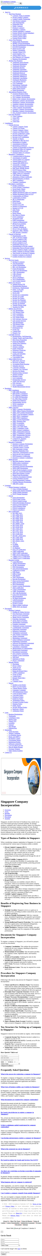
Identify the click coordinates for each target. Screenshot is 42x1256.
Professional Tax (18, 328)
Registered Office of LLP (20, 151)
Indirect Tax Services (15, 308)
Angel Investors (17, 345)
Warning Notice (17, 704)
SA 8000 (15, 544)
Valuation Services (18, 366)
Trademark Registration (20, 64)
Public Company (18, 26)
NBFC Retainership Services (21, 435)
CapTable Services (14, 334)
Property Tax (17, 333)
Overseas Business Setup (20, 93)
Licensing (8, 485)
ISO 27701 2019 (18, 532)
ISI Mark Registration (19, 598)
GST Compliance (18, 314)
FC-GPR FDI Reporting (20, 397)
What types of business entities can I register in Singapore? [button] (20, 1087)
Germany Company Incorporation (23, 109)
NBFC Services (13, 407)
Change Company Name (20, 126)
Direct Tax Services (15, 282)
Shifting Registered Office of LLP (23, 194)
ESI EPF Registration (19, 47)
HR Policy (16, 679)
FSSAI (11, 496)
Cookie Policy (17, 676)
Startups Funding (18, 374)
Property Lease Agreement (21, 655)
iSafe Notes (16, 210)
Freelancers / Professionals (21, 288)
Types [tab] (6, 811)
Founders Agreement (19, 624)
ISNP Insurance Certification (21, 456)
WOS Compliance (18, 404)
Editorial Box (13, 728)
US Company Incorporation (21, 95)
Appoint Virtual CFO (19, 52)
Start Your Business (15, 14)
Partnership (8, 730)
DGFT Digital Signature (20, 494)
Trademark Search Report (20, 62)
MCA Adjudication (18, 199)
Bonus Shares (17, 213)
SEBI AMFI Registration (20, 468)
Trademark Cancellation (20, 78)
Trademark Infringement (20, 71)
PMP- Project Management (21, 555)
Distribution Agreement (20, 641)
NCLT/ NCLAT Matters (20, 229)
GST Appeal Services (19, 321)
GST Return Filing (18, 312)
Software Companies (15, 744)
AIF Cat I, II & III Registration (22, 471)
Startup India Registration (20, 41)
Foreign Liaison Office (20, 36)
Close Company (17, 116)
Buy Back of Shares (19, 215)
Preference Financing (19, 350)
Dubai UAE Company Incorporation (24, 99)
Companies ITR (17, 291)
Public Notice (17, 705)
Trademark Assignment (20, 74)
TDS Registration (18, 322)
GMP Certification (18, 551)
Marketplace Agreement (20, 638)
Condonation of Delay (19, 197)
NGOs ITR (16, 293)
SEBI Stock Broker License (21, 473)
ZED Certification (18, 588)
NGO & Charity (14, 260)
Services (7, 258)
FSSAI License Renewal (20, 504)
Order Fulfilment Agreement (21, 640)
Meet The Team (15, 1221)
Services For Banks (19, 371)
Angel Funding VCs (19, 54)
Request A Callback (7, 1065)
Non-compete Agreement (20, 653)
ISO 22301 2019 (18, 525)
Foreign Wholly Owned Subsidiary (23, 33)
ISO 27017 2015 (18, 530)
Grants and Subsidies (19, 354)
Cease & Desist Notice (19, 693)
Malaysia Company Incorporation (23, 106)
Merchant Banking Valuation (21, 461)
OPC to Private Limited (20, 237)
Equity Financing (18, 348)
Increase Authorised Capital (21, 133)
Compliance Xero (14, 718)
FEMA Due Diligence (19, 400)
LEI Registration (18, 601)
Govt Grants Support (19, 281)
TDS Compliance (18, 326)
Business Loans (17, 376)
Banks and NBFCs (14, 737)
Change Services (14, 125)
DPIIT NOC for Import (20, 607)
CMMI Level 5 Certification (21, 558)
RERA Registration (19, 582)
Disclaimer (16, 664)
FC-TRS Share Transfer (20, 399)
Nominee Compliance (19, 182)
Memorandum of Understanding (22, 648)
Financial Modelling (19, 341)
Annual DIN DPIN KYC (20, 163)
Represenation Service (19, 402)
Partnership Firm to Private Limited (23, 248)
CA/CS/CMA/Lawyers (16, 745)
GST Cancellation (18, 315)
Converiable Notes (18, 357)
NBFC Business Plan (19, 421)
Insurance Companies (15, 442)
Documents (8, 608)
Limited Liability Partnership (21, 19)
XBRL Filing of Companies (21, 173)
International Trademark (20, 85)
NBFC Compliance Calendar (21, 433)
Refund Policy (17, 669)
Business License (14, 560)
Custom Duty (17, 331)
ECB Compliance (18, 217)
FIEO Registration (18, 567)
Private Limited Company (20, 17)
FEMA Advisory (18, 406)
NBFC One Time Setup (20, 426)
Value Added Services (15, 359)
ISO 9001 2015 (17, 513)
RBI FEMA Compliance (20, 393)
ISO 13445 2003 (18, 537)
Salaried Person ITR (19, 284)
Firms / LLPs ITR (18, 289)
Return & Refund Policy (20, 671)
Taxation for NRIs (18, 307)
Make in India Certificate (20, 605)
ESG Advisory (17, 383)
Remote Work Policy (19, 678)
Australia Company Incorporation (23, 104)
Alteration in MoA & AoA (21, 140)
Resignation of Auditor (20, 142)
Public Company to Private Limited (23, 251)
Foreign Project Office (19, 38)
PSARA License (18, 603)
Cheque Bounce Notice (20, 688)
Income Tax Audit (18, 296)
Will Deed (16, 657)
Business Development (20, 59)
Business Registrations (15, 714)
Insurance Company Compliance (23, 458)
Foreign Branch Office (19, 35)
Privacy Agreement (18, 660)
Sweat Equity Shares (19, 189)
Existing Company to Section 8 (22, 255)
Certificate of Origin (19, 570)
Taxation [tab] (7, 818)
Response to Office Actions (21, 645)
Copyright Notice (18, 695)
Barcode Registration (19, 579)
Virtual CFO (12, 721)
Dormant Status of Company (21, 152)
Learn (6, 712)
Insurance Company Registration (23, 444)
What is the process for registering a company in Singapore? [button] (21, 1074)
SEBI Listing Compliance (20, 463)
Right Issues (16, 201)
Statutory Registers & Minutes (22, 171)
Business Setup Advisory (20, 373)
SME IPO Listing (18, 484)
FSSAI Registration (19, 497)
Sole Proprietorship (18, 22)
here (19, 1249)
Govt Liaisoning (18, 378)
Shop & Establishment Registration (23, 45)
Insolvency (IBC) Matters (20, 230)
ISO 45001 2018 (18, 518)
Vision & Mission (26, 1221)
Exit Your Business (14, 114)
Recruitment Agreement (20, 652)
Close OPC (16, 118)
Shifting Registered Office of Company (25, 192)
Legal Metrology (18, 562)
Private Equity (17, 203)
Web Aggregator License (20, 449)
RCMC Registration (19, 565)
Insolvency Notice (18, 709)
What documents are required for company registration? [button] (19, 1099)
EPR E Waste (17, 574)
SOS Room (12, 726)
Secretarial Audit (18, 218)
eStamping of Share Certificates (22, 177)
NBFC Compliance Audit (20, 428)
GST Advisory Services (20, 319)
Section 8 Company (19, 262)
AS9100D (16, 546)
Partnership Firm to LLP (20, 244)
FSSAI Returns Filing (19, 506)
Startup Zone (13, 719)
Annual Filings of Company (21, 159)
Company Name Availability (21, 15)
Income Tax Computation (20, 295)
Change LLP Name (19, 128)
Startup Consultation (19, 50)
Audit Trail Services (19, 381)
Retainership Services (19, 380)
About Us (19, 1213)
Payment (38, 1223)
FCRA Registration (18, 269)
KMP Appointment (18, 220)
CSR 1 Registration (19, 272)
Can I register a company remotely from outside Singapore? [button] (20, 1193)
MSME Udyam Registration (21, 43)
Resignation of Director (20, 145)
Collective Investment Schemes (22, 477)
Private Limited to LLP (20, 243)
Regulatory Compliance (16, 184)
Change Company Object (20, 130)
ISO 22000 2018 (18, 520)
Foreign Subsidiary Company (22, 31)
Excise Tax (16, 329)
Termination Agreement (20, 633)
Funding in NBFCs (18, 440)
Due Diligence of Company (21, 57)
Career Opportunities (13, 1223)
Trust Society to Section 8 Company (24, 253)
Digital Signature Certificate (17, 487)
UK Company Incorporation (21, 97)
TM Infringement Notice (20, 692)
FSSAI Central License (20, 501)
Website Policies (14, 662)
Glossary (11, 725)
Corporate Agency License (21, 447)
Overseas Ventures (14, 749)
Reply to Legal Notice (19, 686)
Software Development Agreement (23, 643)
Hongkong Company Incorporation (23, 102)
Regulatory (8, 388)
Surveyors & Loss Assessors (21, 454)
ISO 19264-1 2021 (18, 541)
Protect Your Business (15, 61)
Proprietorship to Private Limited (23, 246)
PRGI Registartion (18, 584)
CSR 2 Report (17, 274)
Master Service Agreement (21, 617)
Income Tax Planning (19, 300)
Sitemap (25, 1224)
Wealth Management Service (21, 386)
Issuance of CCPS (18, 204)
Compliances (9, 123)
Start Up (7, 12)
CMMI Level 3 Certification (21, 556)
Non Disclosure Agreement (21, 614)
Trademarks (12, 716)
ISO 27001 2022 (18, 522)
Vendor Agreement (18, 636)
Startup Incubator (18, 352)
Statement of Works (19, 659)
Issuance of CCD (18, 208)
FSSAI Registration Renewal (21, 503)
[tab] (21, 1074)
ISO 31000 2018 (18, 539)
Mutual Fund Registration (20, 475)
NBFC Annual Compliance (21, 430)
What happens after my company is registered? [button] (16, 1182)
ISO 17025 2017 (18, 529)
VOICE (11, 1062)
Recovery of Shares (19, 362)
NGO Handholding (19, 279)
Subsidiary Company (19, 29)
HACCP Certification (19, 549)
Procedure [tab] (8, 817)
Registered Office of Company (22, 149)
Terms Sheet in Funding (20, 620)
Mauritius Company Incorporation (23, 111)
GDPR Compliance (19, 673)
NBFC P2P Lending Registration (23, 412)
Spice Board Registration (20, 568)
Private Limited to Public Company (23, 250)
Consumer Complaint (19, 690)
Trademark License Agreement (22, 626)
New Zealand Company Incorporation (24, 113)
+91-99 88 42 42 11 (22, 7)
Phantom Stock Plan (19, 191)
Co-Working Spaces (15, 735)
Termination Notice (18, 700)
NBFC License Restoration (21, 419)
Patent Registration (18, 90)
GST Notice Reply (18, 317)
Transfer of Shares (18, 139)
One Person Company (19, 21)
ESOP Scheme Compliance (21, 187)
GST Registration (18, 310)
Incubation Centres (14, 738)
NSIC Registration (18, 577)
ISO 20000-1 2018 (18, 523)
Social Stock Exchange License (22, 470)
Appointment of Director (20, 144)
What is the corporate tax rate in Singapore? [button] (15, 1149)
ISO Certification (14, 511)
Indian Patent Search (19, 88)
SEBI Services (13, 459)
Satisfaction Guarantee (28, 1223)
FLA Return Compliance (20, 395)
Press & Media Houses (16, 747)
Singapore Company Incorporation (23, 100)
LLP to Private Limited (20, 241)
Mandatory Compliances (16, 154)
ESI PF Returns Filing (19, 170)
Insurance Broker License (20, 445)
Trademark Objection (19, 66)
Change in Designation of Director (23, 147)
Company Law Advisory (20, 369)
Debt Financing (17, 355)
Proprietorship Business (20, 286)
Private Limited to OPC (20, 239)
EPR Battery (16, 575)
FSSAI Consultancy (19, 510)
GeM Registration (18, 600)
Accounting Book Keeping (21, 364)
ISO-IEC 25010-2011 (19, 536)
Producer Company (19, 28)
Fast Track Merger (18, 225)
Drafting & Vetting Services (21, 612)
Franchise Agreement (19, 619)
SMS (3, 1062)
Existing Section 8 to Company (22, 256)
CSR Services (17, 276)
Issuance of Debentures (20, 206)
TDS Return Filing (18, 324)
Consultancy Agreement (20, 647)
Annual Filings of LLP (20, 161)
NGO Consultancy (18, 277)
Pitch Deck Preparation (20, 340)
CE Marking (16, 548)
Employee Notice (18, 699)
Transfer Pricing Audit (19, 305)
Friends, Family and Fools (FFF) (23, 338)
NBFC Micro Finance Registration (23, 411)
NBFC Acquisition (18, 423)
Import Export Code (19, 48)
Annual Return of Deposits (21, 166)
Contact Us (8, 752)
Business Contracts (14, 610)
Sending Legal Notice (19, 685)
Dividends (16, 211)
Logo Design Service (19, 81)
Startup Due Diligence (19, 343)
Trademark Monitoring (19, 80)
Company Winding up (19, 227)
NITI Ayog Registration (20, 270)
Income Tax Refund (19, 303)
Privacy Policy (17, 666)
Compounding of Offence (20, 196)
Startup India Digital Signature (22, 490)
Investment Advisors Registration (23, 466)
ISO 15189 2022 (18, 534)
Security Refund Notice (20, 707)
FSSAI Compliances (19, 508)
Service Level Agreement (20, 615)
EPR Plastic (16, 572)
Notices (11, 683)
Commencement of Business (21, 156)
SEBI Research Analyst (20, 464)
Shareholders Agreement (20, 622)
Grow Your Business (15, 40)
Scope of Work (17, 674)
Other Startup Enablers (16, 751)
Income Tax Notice (18, 298)
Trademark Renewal (19, 73)
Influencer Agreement (19, 631)
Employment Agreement (20, 650)
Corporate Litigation (19, 367)
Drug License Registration (21, 581)
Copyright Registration (20, 87)
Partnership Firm (18, 24)
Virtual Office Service (19, 55)
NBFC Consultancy (19, 425)
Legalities (12, 723)
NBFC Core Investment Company (23, 414)
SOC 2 (15, 542)
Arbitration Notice (18, 711)
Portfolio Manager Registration (22, 482)
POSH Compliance (18, 185)
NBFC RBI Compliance (20, 418)
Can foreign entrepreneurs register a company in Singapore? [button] (21, 1138)
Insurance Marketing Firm (21, 451)
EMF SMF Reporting (19, 392)
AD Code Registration (19, 593)
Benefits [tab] (7, 813)
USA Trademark (18, 83)
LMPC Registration (19, 591)
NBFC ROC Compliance (20, 416)
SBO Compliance (18, 180)
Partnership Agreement (20, 629)
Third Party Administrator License (23, 452)
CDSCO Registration (19, 589)
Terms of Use (17, 667)
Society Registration (19, 265)
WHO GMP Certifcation (20, 553)
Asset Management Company (22, 480)
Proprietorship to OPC (19, 236)
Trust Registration (18, 263)
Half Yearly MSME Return (21, 168)
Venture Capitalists (18, 347)
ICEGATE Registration (20, 594)
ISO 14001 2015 (18, 515)
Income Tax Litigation (19, 302)
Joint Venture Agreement (20, 634)
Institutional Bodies (15, 742)
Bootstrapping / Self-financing (22, 336)
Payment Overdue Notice (20, 702)
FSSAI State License (19, 499)
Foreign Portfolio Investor (20, 478)
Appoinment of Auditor (20, 158)
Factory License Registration (21, 586)
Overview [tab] (8, 810)
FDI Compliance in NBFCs (21, 437)
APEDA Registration (19, 563)
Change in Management (20, 222)
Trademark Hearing (19, 67)
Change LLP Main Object (21, 132)
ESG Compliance (18, 385)
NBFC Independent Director (21, 432)
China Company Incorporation (22, 107)
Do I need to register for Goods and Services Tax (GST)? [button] (19, 1160)
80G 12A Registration (19, 267)
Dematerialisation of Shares (21, 178)
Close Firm (16, 121)
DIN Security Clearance (20, 232)
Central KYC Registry (19, 438)
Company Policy (18, 681)
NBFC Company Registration (22, 409)
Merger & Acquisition (19, 224)
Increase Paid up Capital (20, 135)
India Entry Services (19, 360)
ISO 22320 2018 (18, 527)
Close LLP (16, 119)
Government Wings (15, 740)
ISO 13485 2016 (18, 516)
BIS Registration (18, 596)
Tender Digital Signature (20, 492)
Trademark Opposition (19, 69)
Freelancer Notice (18, 697)
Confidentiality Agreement (21, 627)
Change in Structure (15, 234)
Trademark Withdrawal (20, 76)
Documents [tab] (8, 815)
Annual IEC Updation (19, 165)
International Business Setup (17, 92)
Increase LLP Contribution (21, 137)
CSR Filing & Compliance (21, 175)
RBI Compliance (14, 390)
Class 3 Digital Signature (20, 489)
